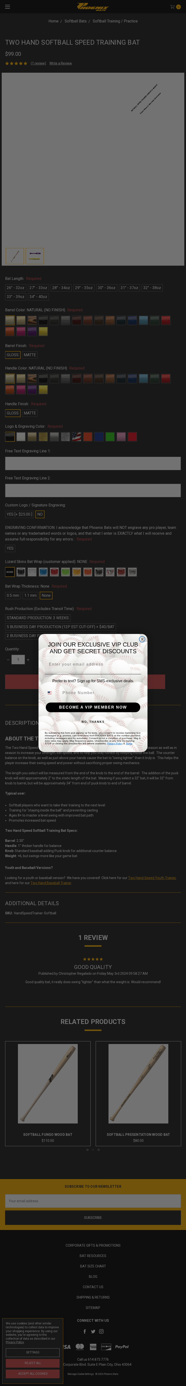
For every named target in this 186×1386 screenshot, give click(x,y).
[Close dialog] (142, 639)
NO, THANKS (93, 722)
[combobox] (52, 692)
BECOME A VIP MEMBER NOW (93, 707)
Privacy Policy (115, 743)
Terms (129, 743)
